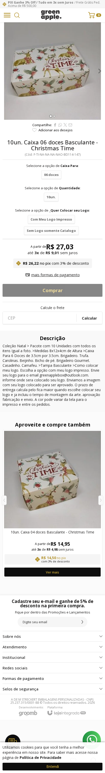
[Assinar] (82, 622)
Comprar (53, 290)
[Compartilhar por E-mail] (70, 125)
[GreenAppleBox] (51, 15)
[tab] (50, 116)
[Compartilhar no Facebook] (55, 125)
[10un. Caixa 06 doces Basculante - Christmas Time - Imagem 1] (52, 71)
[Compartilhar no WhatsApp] (60, 125)
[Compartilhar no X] (65, 125)
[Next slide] (99, 71)
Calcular (89, 318)
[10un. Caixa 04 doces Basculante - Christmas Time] (52, 504)
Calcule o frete (52, 308)
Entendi (52, 766)
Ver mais (52, 572)
